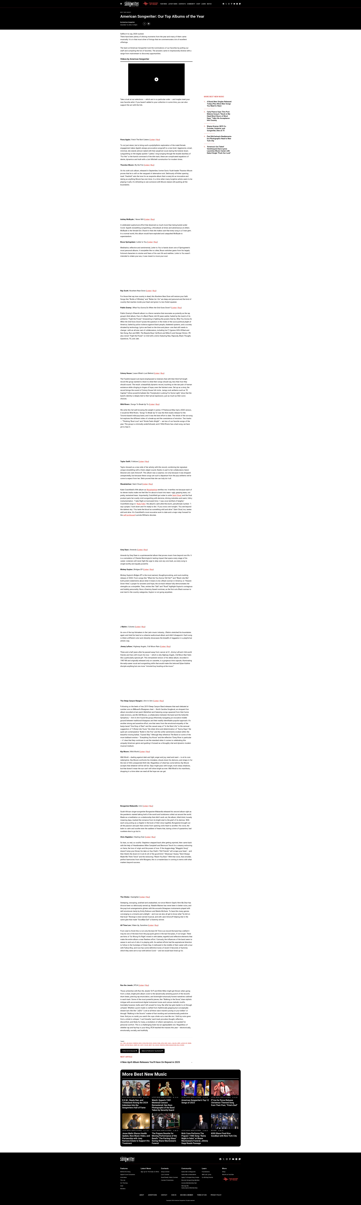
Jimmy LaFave (181, 1043)
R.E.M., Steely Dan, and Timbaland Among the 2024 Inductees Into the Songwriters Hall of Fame (135, 1104)
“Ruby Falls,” (141, 504)
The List (122, 1180)
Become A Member (186, 1195)
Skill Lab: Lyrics (206, 1174)
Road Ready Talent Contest (169, 1177)
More (224, 1168)
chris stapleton (143, 1043)
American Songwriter (128, 22)
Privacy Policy (216, 1195)
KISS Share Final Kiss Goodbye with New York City (224, 1134)
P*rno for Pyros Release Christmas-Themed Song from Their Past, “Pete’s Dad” (224, 1102)
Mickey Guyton (124, 1045)
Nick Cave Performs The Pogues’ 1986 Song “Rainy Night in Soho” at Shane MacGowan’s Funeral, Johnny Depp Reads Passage (194, 1138)
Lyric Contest (165, 1174)
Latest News (172, 4)
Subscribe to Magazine (188, 1171)
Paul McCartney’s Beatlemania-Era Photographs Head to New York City (219, 138)
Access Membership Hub (189, 1183)
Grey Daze (168, 1043)
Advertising (152, 1195)
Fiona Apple (160, 1043)
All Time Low (124, 1043)
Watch (209, 4)
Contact (164, 1195)
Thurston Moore (164, 1045)
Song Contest (165, 1171)
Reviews (214, 1130)
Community (191, 4)
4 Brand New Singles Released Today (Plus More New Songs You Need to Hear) (219, 104)
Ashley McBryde (133, 1043)
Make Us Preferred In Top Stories (152, 1051)
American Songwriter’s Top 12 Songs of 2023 (195, 1101)
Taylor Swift (148, 1045)
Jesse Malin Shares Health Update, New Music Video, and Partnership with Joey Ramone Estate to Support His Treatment (136, 1138)
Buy (157, 140)
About (142, 1195)
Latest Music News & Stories (132, 1097)
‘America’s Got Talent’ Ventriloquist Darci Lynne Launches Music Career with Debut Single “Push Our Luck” (219, 150)
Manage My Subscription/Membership (189, 1187)
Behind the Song (125, 1171)
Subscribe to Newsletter (188, 1174)
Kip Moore (188, 1043)
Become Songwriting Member (190, 1180)
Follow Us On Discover (129, 1051)
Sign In (173, 1195)
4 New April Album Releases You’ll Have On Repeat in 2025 (150, 1062)
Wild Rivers (180, 1045)
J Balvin (173, 1043)
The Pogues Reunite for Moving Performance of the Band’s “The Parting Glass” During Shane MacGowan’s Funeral (164, 1138)
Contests (182, 4)
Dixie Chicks (153, 1043)
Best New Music (125, 12)
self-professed (129, 515)
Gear (121, 1186)
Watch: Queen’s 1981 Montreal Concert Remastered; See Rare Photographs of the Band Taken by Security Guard (163, 1105)
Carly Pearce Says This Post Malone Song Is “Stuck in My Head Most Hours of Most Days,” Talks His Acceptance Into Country (218, 116)
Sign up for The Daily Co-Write (150, 1171)
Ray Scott (141, 1045)
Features (163, 4)
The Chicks (155, 1045)
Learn (203, 4)
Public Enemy (133, 1045)
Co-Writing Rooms (207, 1177)
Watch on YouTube (228, 1174)
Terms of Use (202, 1195)
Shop (198, 4)
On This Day (124, 1183)
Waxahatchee (152, 490)
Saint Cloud (176, 495)
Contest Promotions (167, 1180)
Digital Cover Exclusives (127, 1174)
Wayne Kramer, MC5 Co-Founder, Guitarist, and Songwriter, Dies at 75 (216, 128)
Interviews (123, 1177)
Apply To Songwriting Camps (190, 1177)
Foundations (206, 1171)
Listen (152, 140)
